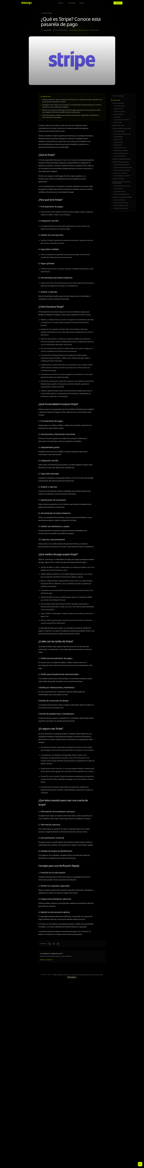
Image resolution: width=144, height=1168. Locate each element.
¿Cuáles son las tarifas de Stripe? (120, 162)
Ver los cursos (72, 977)
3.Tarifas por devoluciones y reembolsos (121, 170)
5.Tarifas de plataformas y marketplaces (121, 175)
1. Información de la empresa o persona (121, 186)
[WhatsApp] (58, 943)
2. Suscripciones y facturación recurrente (121, 134)
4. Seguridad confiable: (118, 114)
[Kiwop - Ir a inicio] (27, 2)
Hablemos (118, 3)
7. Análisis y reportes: (117, 122)
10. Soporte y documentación (119, 156)
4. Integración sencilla (117, 139)
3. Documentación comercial (119, 191)
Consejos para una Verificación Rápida (122, 197)
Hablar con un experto (46, 959)
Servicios (60, 3)
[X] (53, 943)
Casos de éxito (71, 3)
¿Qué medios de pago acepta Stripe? (121, 159)
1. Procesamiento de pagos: (119, 106)
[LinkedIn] (49, 943)
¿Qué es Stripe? (116, 100)
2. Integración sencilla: (118, 108)
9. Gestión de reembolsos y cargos (120, 153)
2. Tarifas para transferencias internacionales (122, 167)
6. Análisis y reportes (117, 145)
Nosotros (82, 3)
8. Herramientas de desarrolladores (120, 150)
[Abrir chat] (140, 1164)
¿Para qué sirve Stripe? (118, 103)
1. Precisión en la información (119, 200)
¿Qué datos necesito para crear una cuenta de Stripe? (121, 182)
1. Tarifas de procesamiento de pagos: (121, 164)
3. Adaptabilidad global (118, 136)
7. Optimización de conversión (119, 147)
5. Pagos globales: (117, 117)
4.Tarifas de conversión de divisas (120, 173)
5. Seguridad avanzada (118, 142)
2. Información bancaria (118, 188)
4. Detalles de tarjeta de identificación (121, 194)
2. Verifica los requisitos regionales (120, 202)
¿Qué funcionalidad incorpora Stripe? (121, 128)
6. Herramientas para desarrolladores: (121, 119)
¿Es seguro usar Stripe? (118, 178)
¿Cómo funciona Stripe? (118, 125)
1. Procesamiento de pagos (119, 131)
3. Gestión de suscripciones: (119, 111)
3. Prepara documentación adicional (120, 205)
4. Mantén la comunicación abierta (120, 208)
